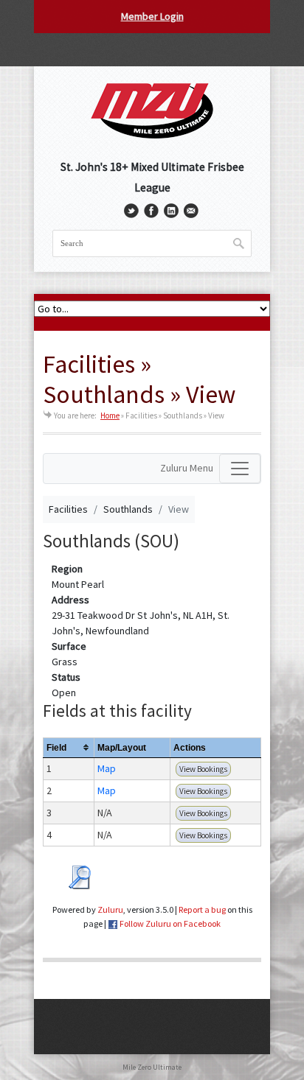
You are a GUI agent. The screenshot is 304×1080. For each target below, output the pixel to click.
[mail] (191, 210)
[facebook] (151, 210)
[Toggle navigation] (239, 468)
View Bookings (203, 769)
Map (106, 768)
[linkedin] (171, 210)
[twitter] (131, 210)
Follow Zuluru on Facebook (170, 923)
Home (110, 415)
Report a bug (202, 909)
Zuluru (110, 909)
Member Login (152, 16)
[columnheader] (69, 747)
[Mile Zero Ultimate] (152, 109)
